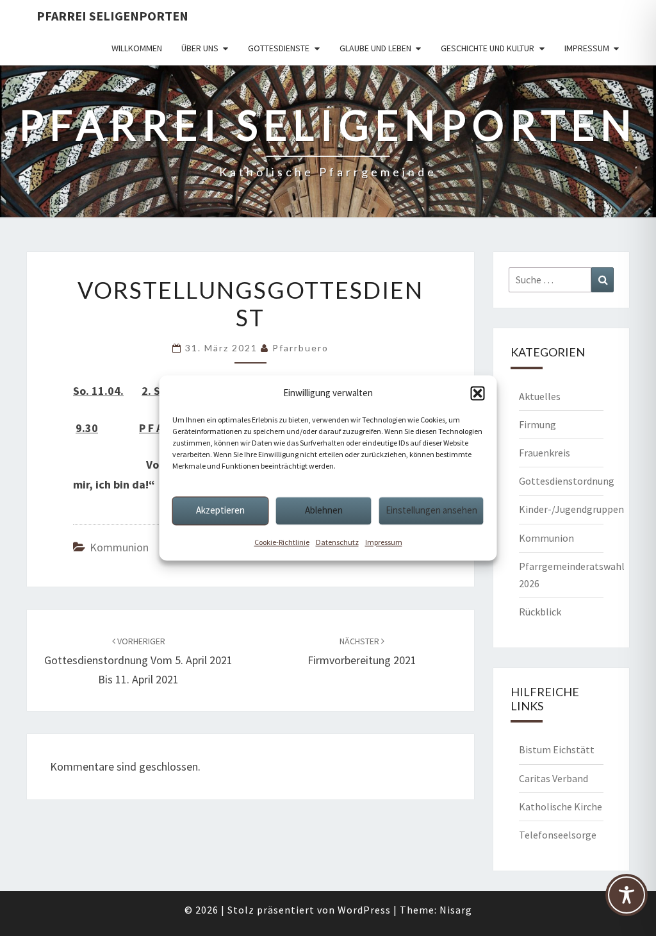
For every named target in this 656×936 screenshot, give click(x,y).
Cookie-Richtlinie (281, 542)
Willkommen (136, 48)
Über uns (199, 48)
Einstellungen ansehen (431, 510)
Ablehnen (324, 510)
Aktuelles (540, 396)
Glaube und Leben (375, 48)
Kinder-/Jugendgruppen (571, 509)
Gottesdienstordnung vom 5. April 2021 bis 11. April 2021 (138, 661)
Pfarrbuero (300, 347)
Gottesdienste (278, 48)
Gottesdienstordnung (566, 480)
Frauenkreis (544, 452)
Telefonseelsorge (557, 834)
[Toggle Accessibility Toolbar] (626, 900)
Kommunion (119, 547)
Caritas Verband (553, 778)
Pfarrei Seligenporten (112, 16)
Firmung (537, 424)
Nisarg (455, 909)
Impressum (383, 542)
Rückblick (540, 611)
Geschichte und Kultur (487, 48)
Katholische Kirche (560, 806)
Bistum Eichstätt (556, 749)
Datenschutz (337, 542)
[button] (478, 393)
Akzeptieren (220, 510)
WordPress (364, 909)
